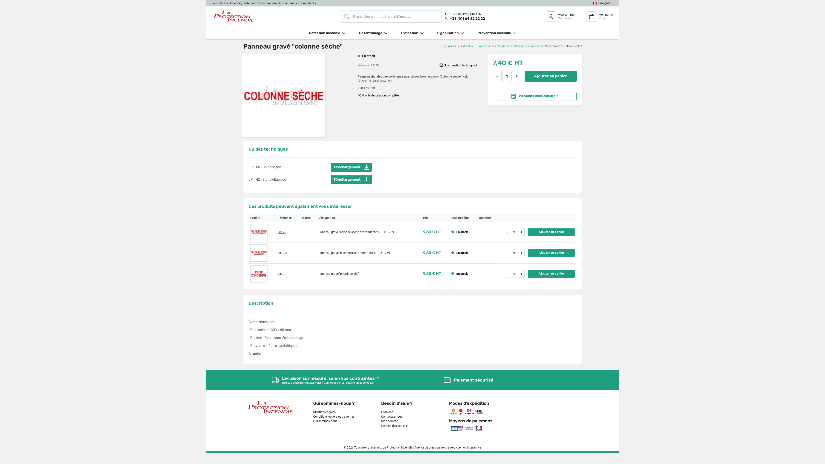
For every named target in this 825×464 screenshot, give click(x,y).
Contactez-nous (391, 416)
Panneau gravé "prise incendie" (338, 273)
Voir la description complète (380, 95)
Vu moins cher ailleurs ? (538, 96)
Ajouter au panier (550, 76)
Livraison (387, 412)
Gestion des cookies (394, 425)
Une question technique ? (460, 65)
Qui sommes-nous (325, 421)
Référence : (364, 65)
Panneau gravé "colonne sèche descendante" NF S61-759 (356, 232)
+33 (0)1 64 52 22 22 (467, 19)
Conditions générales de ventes (333, 416)
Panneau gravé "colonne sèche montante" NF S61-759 (354, 253)
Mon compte (389, 421)
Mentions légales (324, 412)
